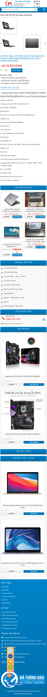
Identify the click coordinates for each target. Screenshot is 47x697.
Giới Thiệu (5, 590)
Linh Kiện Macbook (10, 268)
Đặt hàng (16, 216)
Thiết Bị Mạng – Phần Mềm (13, 306)
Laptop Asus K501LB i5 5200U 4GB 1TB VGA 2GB (35, 210)
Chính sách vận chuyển (9, 622)
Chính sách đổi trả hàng (10, 615)
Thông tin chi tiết (9, 88)
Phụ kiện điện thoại (10, 272)
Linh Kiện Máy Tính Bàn (12, 285)
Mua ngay (16, 70)
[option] (12, 43)
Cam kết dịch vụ (7, 593)
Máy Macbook (9, 293)
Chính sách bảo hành (9, 612)
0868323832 (18, 684)
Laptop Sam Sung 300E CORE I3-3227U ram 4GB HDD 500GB (35, 241)
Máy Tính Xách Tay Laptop (14, 15)
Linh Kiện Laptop (10, 281)
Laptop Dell (28, 15)
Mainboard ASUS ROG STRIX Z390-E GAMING (22, 434)
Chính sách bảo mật (8, 618)
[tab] (9, 88)
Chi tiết (6, 216)
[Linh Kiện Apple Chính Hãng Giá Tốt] (23, 3)
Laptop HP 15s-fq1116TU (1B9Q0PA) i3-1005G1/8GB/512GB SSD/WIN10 (12, 246)
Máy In (6, 302)
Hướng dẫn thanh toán (9, 625)
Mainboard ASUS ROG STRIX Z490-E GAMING (22, 376)
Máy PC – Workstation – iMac (14, 297)
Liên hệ (4, 599)
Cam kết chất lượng (8, 596)
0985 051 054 (13, 319)
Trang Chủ (5, 586)
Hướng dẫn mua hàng (9, 628)
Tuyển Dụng (6, 603)
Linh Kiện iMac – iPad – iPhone (14, 276)
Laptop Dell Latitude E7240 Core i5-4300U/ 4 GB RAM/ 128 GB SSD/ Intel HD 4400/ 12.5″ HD (12, 210)
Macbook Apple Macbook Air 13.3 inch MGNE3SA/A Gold (22, 507)
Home (2, 15)
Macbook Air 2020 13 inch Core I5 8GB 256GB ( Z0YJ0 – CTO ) (22, 564)
